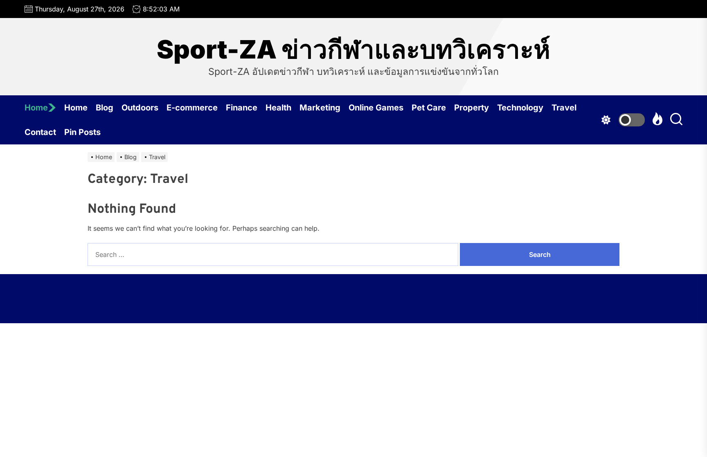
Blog (104, 108)
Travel (564, 108)
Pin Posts (82, 132)
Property (471, 108)
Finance (241, 108)
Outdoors (140, 108)
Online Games (376, 108)
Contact (40, 132)
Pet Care (429, 108)
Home (36, 108)
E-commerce (192, 108)
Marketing (319, 108)
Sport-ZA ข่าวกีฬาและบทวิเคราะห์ (353, 49)
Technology (520, 108)
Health (278, 108)
